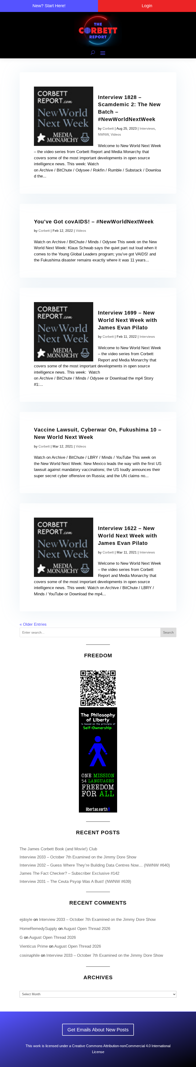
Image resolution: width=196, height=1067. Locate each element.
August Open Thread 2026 (87, 928)
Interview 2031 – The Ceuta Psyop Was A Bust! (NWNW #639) (75, 881)
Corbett (108, 128)
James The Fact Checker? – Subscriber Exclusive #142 (69, 873)
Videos (116, 134)
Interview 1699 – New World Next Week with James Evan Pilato (127, 320)
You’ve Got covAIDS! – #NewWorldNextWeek (94, 222)
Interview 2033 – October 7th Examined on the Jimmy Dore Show (78, 857)
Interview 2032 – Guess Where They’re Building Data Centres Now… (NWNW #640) (95, 865)
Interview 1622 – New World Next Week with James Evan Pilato (127, 535)
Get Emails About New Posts (98, 1029)
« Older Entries (33, 624)
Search (168, 632)
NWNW (103, 134)
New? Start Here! (49, 5)
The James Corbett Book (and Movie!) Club (58, 849)
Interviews (147, 128)
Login (147, 5)
